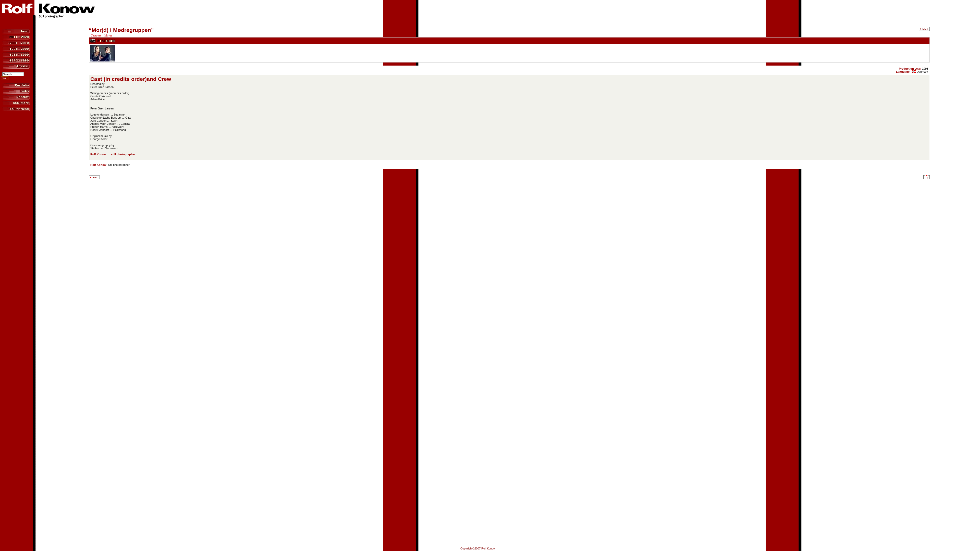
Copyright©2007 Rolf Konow (477, 548)
